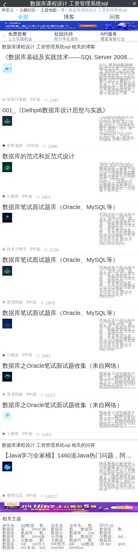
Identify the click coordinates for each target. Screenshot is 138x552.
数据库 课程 (11, 529)
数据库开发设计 (108, 540)
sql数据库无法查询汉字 (90, 544)
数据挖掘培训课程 (90, 537)
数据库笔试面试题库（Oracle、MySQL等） (60, 207)
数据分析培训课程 (75, 537)
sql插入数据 (26, 544)
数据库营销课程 (123, 529)
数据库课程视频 (30, 533)
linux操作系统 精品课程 (41, 537)
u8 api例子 (108, 544)
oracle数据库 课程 (93, 533)
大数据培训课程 (108, 537)
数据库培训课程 (78, 533)
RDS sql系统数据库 (108, 525)
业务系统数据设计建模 (60, 525)
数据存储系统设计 (45, 525)
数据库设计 (45, 540)
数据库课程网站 (45, 533)
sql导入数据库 (41, 544)
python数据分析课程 (123, 537)
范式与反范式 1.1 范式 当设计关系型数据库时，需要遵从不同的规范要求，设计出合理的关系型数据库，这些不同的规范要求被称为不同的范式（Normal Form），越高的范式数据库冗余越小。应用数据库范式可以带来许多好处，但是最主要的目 (117, 177)
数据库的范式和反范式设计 (38, 156)
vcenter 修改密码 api (60, 548)
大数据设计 (60, 540)
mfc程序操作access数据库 (60, 544)
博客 (69, 17)
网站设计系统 (26, 537)
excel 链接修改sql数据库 (45, 548)
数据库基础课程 (75, 529)
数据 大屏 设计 (11, 540)
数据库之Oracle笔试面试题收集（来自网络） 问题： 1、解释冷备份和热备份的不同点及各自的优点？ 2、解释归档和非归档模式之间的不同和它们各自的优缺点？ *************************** (117, 381)
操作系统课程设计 (11, 525)
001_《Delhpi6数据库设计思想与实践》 (55, 110)
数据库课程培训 (60, 529)
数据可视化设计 (78, 540)
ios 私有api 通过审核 (30, 548)
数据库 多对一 (11, 548)
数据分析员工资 (93, 525)
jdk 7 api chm (75, 544)
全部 (23, 17)
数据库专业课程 (108, 533)
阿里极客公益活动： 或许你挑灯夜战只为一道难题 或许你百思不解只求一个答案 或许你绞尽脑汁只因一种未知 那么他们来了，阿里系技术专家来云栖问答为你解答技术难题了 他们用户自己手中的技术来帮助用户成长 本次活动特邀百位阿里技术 (117, 476)
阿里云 (8, 10)
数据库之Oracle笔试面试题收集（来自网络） (62, 365)
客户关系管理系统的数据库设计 (26, 529)
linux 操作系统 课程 (41, 529)
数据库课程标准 (108, 529)
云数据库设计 (30, 540)
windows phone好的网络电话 (78, 548)
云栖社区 (27, 10)
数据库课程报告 (90, 529)
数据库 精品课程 (11, 537)
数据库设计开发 (11, 544)
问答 (115, 17)
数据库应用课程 (11, 533)
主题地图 (49, 10)
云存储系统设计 (60, 537)
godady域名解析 (123, 544)
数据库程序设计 (93, 540)
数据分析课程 (60, 533)
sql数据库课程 (30, 525)
